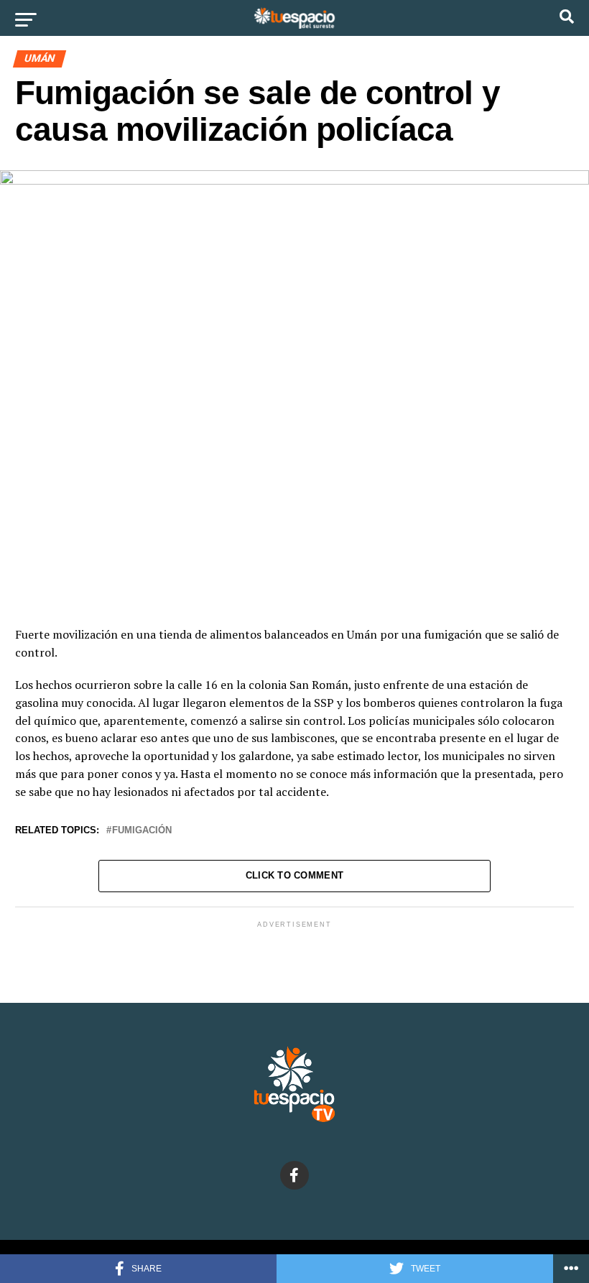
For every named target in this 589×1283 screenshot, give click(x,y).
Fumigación (142, 830)
